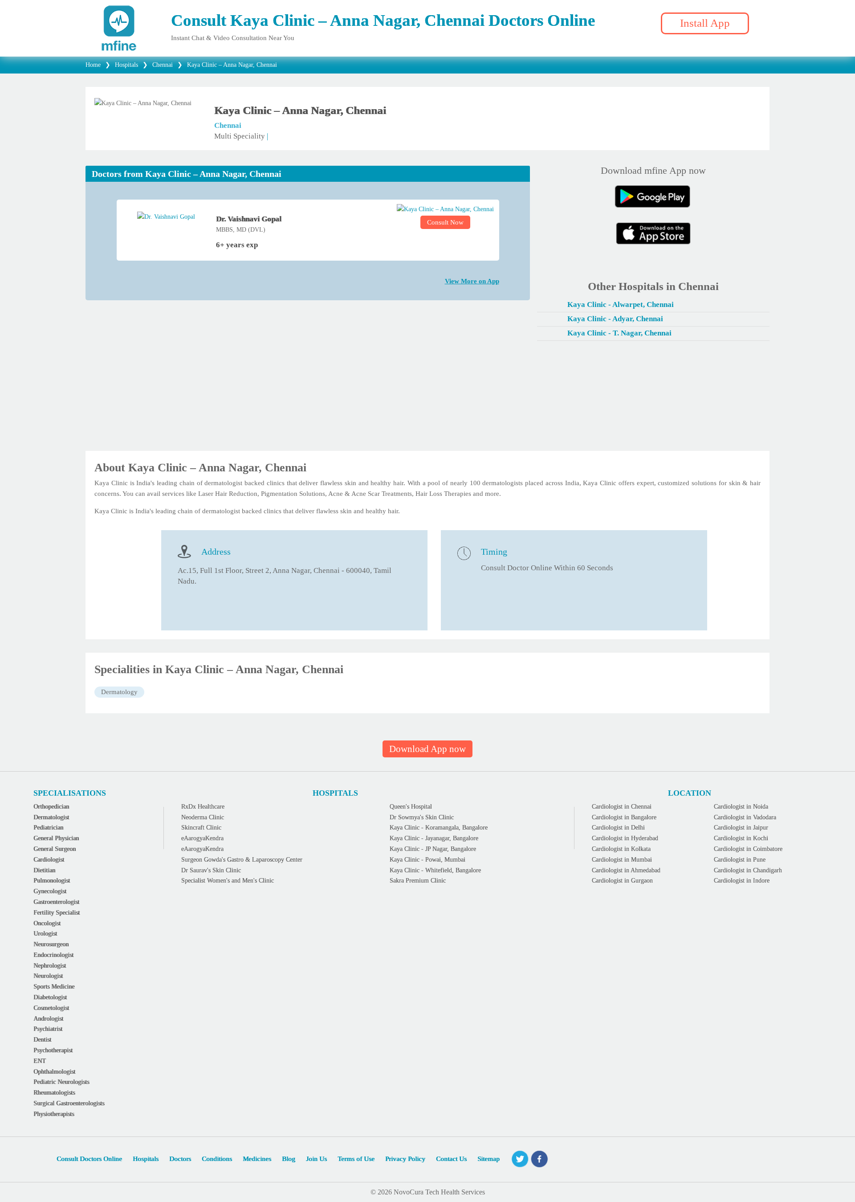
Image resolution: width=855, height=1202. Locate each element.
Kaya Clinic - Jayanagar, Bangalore (434, 838)
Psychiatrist (47, 1029)
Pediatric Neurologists (61, 1082)
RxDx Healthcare (202, 806)
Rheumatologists (54, 1092)
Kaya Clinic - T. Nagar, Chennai (619, 333)
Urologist (45, 933)
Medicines (257, 1158)
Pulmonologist (51, 880)
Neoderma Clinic (202, 817)
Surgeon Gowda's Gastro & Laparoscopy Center (241, 859)
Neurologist (48, 976)
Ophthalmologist (54, 1071)
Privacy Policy (405, 1158)
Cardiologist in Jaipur (741, 827)
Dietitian (44, 870)
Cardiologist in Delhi (618, 827)
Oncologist (47, 923)
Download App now (427, 749)
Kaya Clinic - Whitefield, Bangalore (435, 870)
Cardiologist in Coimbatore (748, 849)
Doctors (180, 1158)
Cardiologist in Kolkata (621, 849)
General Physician (56, 838)
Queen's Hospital (411, 806)
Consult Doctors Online (89, 1158)
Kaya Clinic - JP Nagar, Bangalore (433, 849)
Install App (705, 23)
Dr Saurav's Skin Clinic (211, 870)
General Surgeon (54, 849)
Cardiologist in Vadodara (745, 817)
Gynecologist (49, 891)
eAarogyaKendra (202, 838)
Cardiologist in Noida (741, 806)
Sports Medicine (53, 986)
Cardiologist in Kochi (741, 838)
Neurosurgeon (51, 944)
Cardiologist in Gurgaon (622, 880)
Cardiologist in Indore (742, 880)
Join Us (316, 1158)
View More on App (472, 281)
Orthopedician (51, 806)
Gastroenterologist (56, 902)
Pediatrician (48, 827)
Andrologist (48, 1018)
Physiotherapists (53, 1114)
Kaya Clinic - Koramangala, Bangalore (439, 827)
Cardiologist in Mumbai (622, 859)
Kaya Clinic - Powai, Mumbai (427, 859)
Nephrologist (49, 965)
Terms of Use (356, 1158)
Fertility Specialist (56, 912)
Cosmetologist (51, 1008)
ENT (39, 1061)
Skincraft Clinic (201, 827)
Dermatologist (51, 817)
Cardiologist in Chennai (621, 806)
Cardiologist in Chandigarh (748, 870)
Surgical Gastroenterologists (68, 1103)
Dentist (42, 1039)
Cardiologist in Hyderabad (625, 838)
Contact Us (451, 1158)
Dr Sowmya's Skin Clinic (422, 817)
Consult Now (445, 222)
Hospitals (146, 1158)
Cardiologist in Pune (739, 859)
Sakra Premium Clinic (418, 880)
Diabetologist (50, 997)
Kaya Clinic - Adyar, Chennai (615, 319)
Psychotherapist (53, 1050)
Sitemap (488, 1158)
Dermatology (119, 691)
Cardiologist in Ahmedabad (626, 870)
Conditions (217, 1158)
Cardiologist (48, 859)
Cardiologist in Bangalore (624, 817)
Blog (288, 1158)
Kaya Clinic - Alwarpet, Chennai (620, 304)
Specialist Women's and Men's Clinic (227, 880)
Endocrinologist (53, 955)
